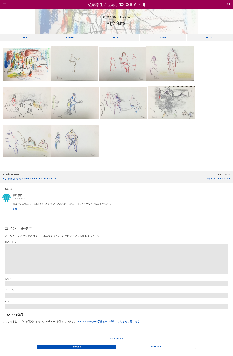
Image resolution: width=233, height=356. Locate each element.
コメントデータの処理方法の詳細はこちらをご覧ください (109, 321)
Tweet (71, 37)
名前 (8, 278)
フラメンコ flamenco (217, 178)
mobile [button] (77, 346)
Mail (164, 37)
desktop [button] (156, 346)
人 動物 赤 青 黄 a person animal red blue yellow (30, 178)
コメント (10, 241)
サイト (8, 301)
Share (24, 37)
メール (9, 290)
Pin (117, 37)
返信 (15, 209)
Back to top (117, 338)
